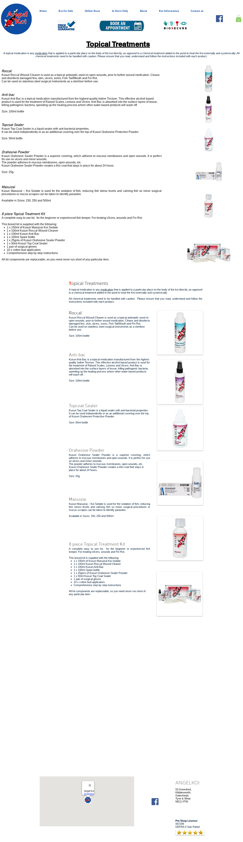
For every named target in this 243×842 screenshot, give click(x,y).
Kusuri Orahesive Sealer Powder (44, 240)
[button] (239, 18)
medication (41, 53)
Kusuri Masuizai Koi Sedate (40, 227)
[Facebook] (219, 18)
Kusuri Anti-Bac (30, 233)
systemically (228, 53)
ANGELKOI (187, 782)
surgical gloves (27, 246)
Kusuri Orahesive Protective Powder (115, 131)
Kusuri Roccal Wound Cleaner (39, 230)
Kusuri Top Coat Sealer (33, 243)
